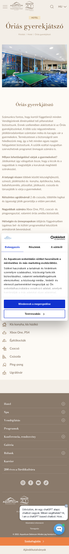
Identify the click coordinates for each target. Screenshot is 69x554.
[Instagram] (22, 482)
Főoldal (21, 34)
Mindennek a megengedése (34, 304)
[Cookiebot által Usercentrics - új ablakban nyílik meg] (50, 238)
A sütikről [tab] (56, 247)
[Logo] (17, 7)
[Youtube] (38, 482)
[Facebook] (30, 482)
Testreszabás (32, 313)
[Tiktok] (46, 482)
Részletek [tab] (34, 247)
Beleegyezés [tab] (12, 247)
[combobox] (62, 6)
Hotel (29, 34)
